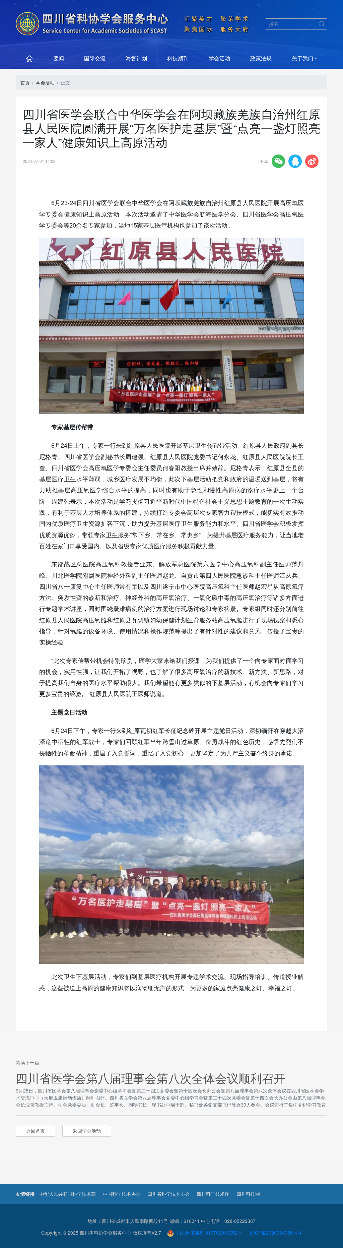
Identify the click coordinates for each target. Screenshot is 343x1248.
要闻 (58, 58)
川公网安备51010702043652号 (208, 1232)
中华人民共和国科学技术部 (68, 1193)
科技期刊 (178, 58)
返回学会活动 (87, 1130)
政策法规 (261, 58)
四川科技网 (248, 1193)
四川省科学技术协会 (168, 1193)
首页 (25, 82)
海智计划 (136, 58)
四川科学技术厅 (213, 1193)
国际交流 (95, 58)
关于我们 (302, 58)
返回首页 (35, 1130)
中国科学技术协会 (121, 1193)
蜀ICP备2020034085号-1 (275, 1232)
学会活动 (219, 58)
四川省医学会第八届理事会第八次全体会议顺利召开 (150, 1077)
